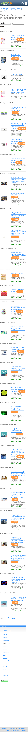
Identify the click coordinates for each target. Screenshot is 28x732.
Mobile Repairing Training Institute (16, 55)
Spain (10, 730)
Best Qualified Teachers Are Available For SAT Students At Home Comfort (18, 431)
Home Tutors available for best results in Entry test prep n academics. (18, 473)
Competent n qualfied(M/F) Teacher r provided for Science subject (18, 308)
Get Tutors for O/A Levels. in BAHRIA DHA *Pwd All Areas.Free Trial (18, 254)
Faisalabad (6, 640)
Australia (10, 728)
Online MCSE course (17, 273)
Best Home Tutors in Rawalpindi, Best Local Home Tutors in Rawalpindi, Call (18, 580)
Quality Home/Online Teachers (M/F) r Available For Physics (17, 408)
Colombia (23, 728)
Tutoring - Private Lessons (13, 9)
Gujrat (5, 672)
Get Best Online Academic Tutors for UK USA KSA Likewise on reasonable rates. (18, 517)
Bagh (4, 655)
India (14, 730)
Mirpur (5, 649)
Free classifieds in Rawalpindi (8, 8)
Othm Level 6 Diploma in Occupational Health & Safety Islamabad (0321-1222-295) (18, 126)
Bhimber (5, 646)
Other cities (6, 675)
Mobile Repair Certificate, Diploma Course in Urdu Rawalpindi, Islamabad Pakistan (18, 180)
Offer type (2, 22)
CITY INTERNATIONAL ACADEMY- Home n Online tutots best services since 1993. (18, 495)
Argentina (4, 728)
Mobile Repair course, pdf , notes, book (17, 193)
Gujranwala (6, 661)
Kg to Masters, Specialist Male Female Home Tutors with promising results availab (18, 557)
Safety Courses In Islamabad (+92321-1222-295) (17, 141)
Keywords (14, 22)
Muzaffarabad (6, 667)
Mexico (18, 730)
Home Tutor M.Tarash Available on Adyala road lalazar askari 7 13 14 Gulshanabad (18, 215)
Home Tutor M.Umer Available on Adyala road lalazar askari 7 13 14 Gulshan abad (18, 232)
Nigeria (23, 730)
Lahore (5, 634)
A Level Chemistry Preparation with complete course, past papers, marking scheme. (17, 453)
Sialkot (5, 669)
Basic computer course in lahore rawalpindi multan (18, 160)
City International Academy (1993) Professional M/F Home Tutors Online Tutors (18, 540)
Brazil (14, 728)
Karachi (5, 637)
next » (14, 618)
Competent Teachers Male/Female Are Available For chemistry (18, 328)
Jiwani (5, 664)
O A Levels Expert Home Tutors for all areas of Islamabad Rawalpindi (18, 598)
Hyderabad (6, 652)
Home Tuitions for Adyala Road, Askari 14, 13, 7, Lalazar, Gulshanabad (18, 90)
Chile (18, 728)
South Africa (5, 730)
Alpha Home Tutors (16, 74)
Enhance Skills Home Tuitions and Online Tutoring (17, 37)
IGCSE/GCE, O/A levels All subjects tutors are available (18, 349)
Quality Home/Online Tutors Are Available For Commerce (18, 389)
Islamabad (7, 631)
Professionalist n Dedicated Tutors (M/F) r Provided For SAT (18, 368)
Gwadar (5, 658)
